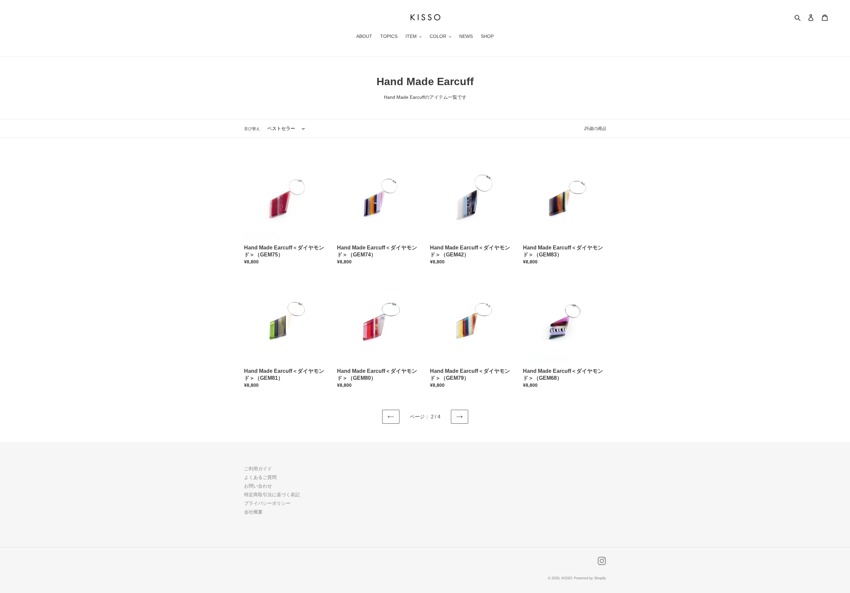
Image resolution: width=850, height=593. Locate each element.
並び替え (252, 128)
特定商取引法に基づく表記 (272, 494)
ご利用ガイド (258, 468)
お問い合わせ (258, 486)
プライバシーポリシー (267, 503)
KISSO (566, 578)
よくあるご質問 (260, 477)
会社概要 (253, 512)
